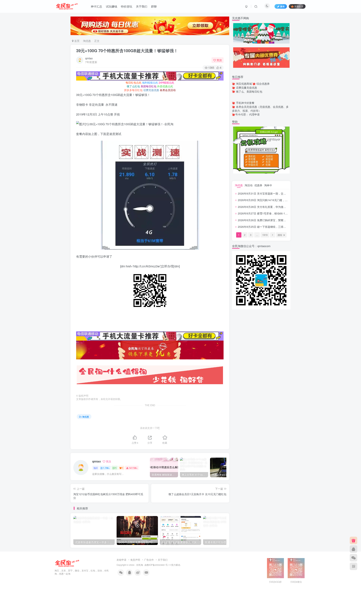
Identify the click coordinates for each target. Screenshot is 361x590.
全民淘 (139, 564)
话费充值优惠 (151, 90)
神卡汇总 (96, 6)
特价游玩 (126, 6)
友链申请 (121, 559)
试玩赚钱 (111, 6)
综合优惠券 (263, 83)
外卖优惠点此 (165, 86)
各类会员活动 (168, 90)
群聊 (154, 6)
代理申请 (254, 114)
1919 (265, 234)
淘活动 (249, 185)
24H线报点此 (166, 82)
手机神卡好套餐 (245, 103)
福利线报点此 (150, 82)
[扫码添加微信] (353, 557)
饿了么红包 (133, 86)
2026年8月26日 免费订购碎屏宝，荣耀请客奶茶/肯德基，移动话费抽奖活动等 (283, 220)
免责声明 (135, 559)
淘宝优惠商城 (244, 83)
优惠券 (258, 185)
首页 (77, 41)
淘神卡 (268, 185)
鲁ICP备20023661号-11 (159, 564)
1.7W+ (106, 467)
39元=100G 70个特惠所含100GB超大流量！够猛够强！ (127, 51)
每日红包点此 (133, 82)
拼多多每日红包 (133, 90)
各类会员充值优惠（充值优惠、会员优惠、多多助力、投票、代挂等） (260, 108)
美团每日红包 (148, 86)
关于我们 (141, 6)
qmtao (89, 58)
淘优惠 (87, 41)
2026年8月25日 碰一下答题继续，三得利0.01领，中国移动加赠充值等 (279, 227)
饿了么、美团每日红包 (249, 91)
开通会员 (298, 6)
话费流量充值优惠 (246, 87)
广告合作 (149, 559)
